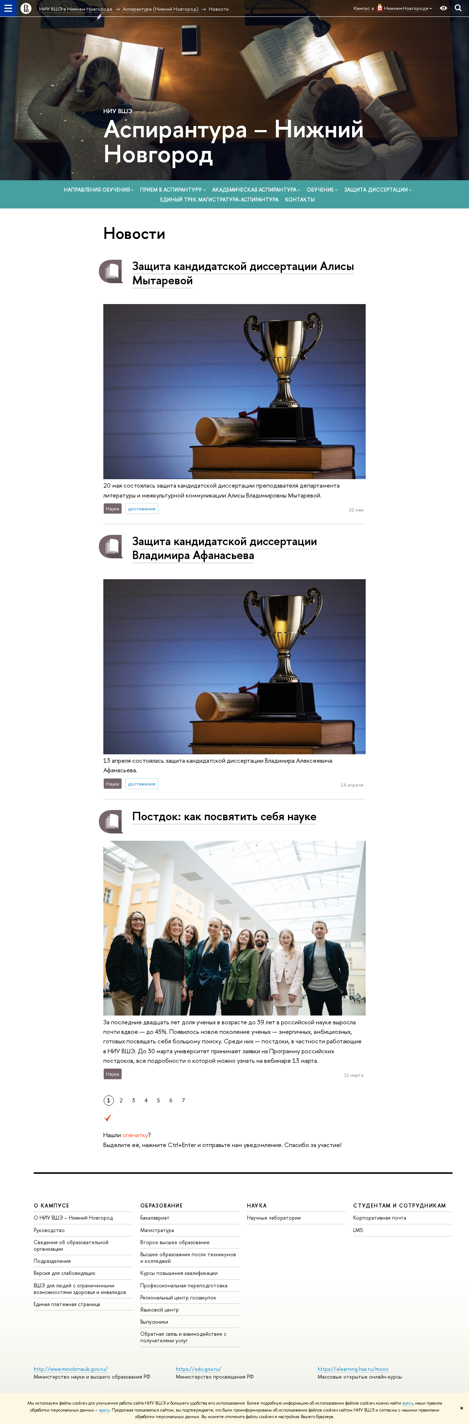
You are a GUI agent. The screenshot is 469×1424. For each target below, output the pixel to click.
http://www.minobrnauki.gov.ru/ (71, 1368)
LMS (358, 1230)
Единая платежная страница (67, 1304)
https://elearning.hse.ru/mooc (353, 1368)
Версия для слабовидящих (64, 1272)
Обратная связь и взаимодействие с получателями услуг (183, 1337)
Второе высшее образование (175, 1242)
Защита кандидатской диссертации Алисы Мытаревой (243, 273)
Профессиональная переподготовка (184, 1285)
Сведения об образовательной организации (71, 1245)
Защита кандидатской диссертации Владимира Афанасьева (224, 548)
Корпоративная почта (379, 1217)
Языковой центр (159, 1309)
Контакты (300, 199)
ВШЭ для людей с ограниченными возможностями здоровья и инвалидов (80, 1288)
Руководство (49, 1230)
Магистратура (157, 1230)
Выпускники (154, 1321)
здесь (407, 1403)
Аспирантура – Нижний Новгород (233, 140)
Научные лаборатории (274, 1217)
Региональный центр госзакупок (178, 1297)
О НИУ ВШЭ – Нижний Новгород (73, 1217)
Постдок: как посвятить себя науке (224, 816)
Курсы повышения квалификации (179, 1272)
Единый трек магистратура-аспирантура (219, 199)
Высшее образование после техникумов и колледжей (188, 1257)
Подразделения (52, 1260)
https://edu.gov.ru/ (198, 1368)
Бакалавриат (155, 1217)
